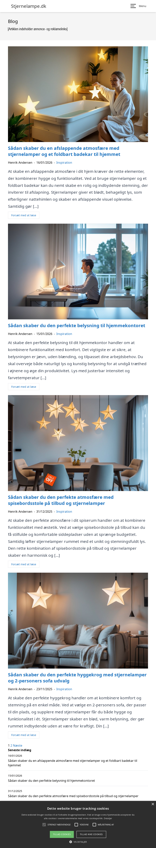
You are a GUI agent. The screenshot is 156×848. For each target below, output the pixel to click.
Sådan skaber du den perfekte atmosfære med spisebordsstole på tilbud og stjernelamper (73, 796)
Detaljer (108, 818)
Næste (17, 745)
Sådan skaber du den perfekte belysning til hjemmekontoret (51, 781)
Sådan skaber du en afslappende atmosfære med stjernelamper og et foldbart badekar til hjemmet (72, 763)
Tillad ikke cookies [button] (91, 834)
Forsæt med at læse (23, 215)
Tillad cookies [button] (62, 834)
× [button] (152, 804)
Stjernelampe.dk (28, 6)
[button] (78, 842)
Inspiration (64, 162)
